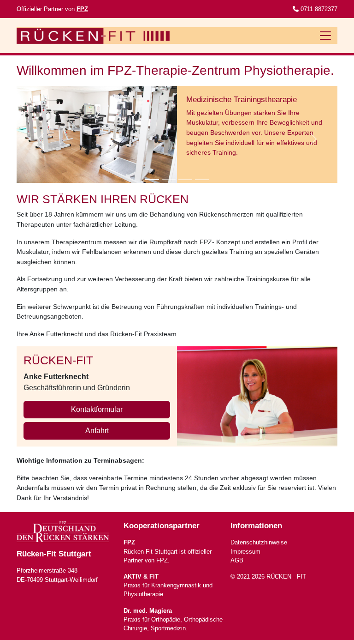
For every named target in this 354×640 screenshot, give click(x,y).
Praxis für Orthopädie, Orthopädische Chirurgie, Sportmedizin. (173, 619)
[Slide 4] (202, 179)
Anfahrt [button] (97, 431)
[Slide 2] (169, 179)
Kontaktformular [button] (97, 409)
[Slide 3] (185, 179)
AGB (236, 560)
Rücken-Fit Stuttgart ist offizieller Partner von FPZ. (168, 551)
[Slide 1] (152, 179)
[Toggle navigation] (325, 35)
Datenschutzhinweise (258, 542)
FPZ (82, 9)
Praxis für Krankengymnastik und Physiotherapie (168, 585)
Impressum (245, 551)
